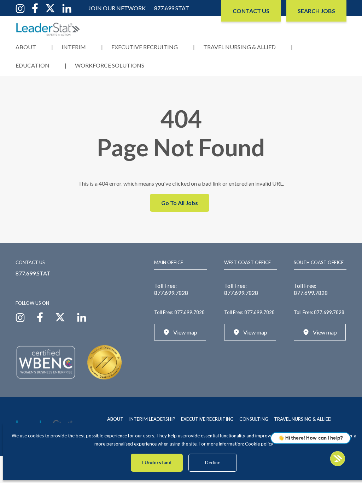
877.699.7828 (171, 292)
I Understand (156, 462)
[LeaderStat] (48, 29)
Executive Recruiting (144, 46)
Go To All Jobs (179, 202)
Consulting (253, 419)
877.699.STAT (33, 273)
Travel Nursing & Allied (239, 46)
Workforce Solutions (109, 65)
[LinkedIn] (66, 7)
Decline (212, 462)
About (26, 46)
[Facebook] (35, 7)
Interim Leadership (152, 419)
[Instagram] (20, 7)
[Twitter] (50, 7)
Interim (74, 46)
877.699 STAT (171, 8)
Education (32, 65)
